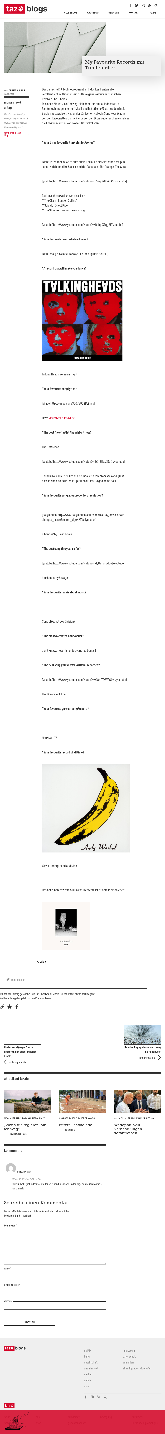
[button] (9, 1006)
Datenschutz (129, 1356)
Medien (88, 1374)
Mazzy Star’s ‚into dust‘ (62, 418)
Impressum (129, 1350)
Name (7, 1268)
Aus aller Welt (91, 1368)
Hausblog (93, 12)
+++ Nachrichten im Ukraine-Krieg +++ (134, 1118)
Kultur (87, 1356)
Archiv (87, 1380)
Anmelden (128, 1362)
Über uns (113, 12)
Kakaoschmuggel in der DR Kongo (77, 1118)
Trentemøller (18, 979)
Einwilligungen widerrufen (137, 1368)
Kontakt (134, 12)
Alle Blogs (70, 12)
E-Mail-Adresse (12, 1284)
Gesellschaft (90, 1362)
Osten (87, 1386)
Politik (87, 1350)
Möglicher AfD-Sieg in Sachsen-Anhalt (24, 1118)
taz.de (152, 12)
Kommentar (10, 1225)
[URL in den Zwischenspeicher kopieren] (2, 1006)
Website (8, 1301)
